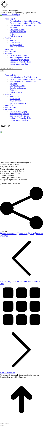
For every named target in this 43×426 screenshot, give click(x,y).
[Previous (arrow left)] (1, 425)
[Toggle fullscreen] (6, 423)
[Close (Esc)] (1, 423)
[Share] (3, 423)
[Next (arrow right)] (3, 425)
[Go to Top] (21, 421)
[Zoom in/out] (8, 423)
